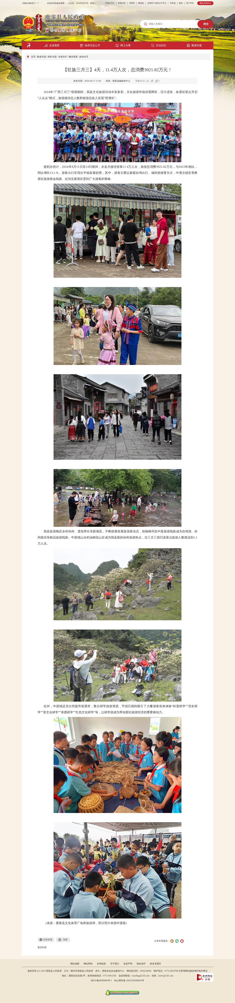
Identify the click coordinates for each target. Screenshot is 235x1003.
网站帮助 (88, 964)
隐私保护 (141, 964)
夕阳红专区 (110, 3)
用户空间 (190, 3)
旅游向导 (83, 57)
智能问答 (122, 3)
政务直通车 (155, 964)
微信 (181, 3)
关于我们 (114, 964)
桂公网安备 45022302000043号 (130, 980)
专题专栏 (62, 57)
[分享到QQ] (182, 941)
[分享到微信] (177, 941)
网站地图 (74, 964)
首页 (33, 57)
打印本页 (47, 939)
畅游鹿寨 (73, 57)
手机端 (173, 3)
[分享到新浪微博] (172, 941)
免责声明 (127, 964)
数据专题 (41, 57)
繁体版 (141, 3)
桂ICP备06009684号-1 (101, 980)
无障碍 (132, 3)
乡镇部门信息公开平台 (156, 3)
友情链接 (101, 964)
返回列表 (42, 947)
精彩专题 (52, 57)
